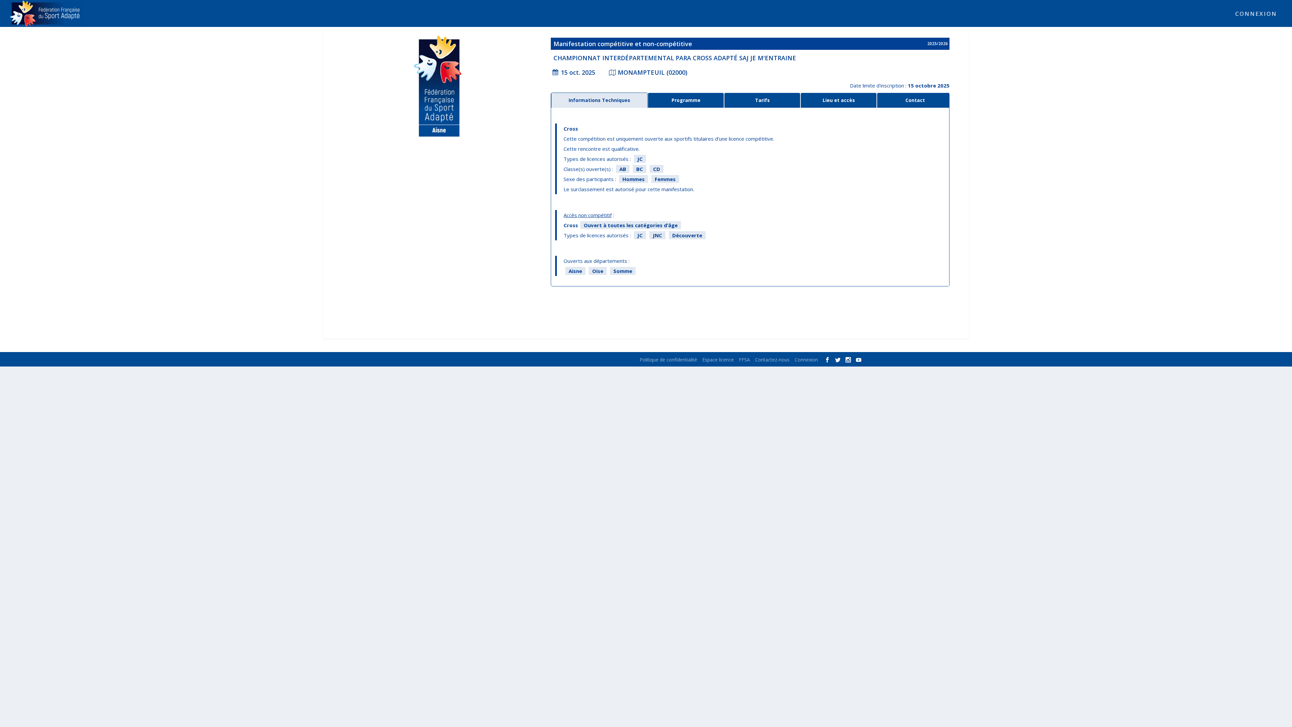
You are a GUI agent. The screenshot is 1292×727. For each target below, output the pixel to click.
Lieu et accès (839, 100)
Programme (686, 100)
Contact (915, 100)
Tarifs (762, 100)
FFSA (744, 359)
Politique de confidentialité (668, 359)
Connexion (1256, 14)
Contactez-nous (772, 359)
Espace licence (718, 359)
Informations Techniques (599, 100)
